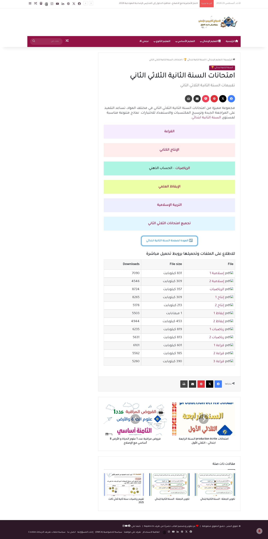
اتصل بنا (71, 532)
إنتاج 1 (219, 297)
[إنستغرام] (124, 526)
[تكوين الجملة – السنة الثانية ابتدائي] (215, 484)
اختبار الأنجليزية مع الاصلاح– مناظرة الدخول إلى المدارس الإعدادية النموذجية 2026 (158, 3)
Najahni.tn (149, 526)
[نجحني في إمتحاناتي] (219, 22)
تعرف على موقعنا (132, 532)
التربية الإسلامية (169, 205)
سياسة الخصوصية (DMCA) (108, 532)
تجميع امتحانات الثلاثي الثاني (169, 223)
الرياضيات (182, 168)
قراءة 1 (219, 345)
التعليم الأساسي (186, 41)
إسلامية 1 (217, 273)
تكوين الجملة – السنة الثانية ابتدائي (217, 499)
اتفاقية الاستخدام (151, 532)
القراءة (169, 131)
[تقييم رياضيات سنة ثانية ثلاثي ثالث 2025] (124, 484)
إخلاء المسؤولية (85, 532)
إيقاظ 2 (218, 321)
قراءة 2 (218, 353)
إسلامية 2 (216, 281)
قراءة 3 (218, 361)
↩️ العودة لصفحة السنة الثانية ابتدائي (169, 240)
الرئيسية (230, 41)
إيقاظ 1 (219, 313)
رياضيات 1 (217, 329)
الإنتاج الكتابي (169, 150)
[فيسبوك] (128, 526)
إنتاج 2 (219, 305)
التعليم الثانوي (163, 41)
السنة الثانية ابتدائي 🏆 (195, 60)
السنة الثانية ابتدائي (206, 118)
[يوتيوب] (126, 526)
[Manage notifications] (259, 531)
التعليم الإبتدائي (210, 41)
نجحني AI (144, 41)
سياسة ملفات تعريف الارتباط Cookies (46, 532)
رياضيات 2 (216, 337)
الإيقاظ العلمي (169, 187)
